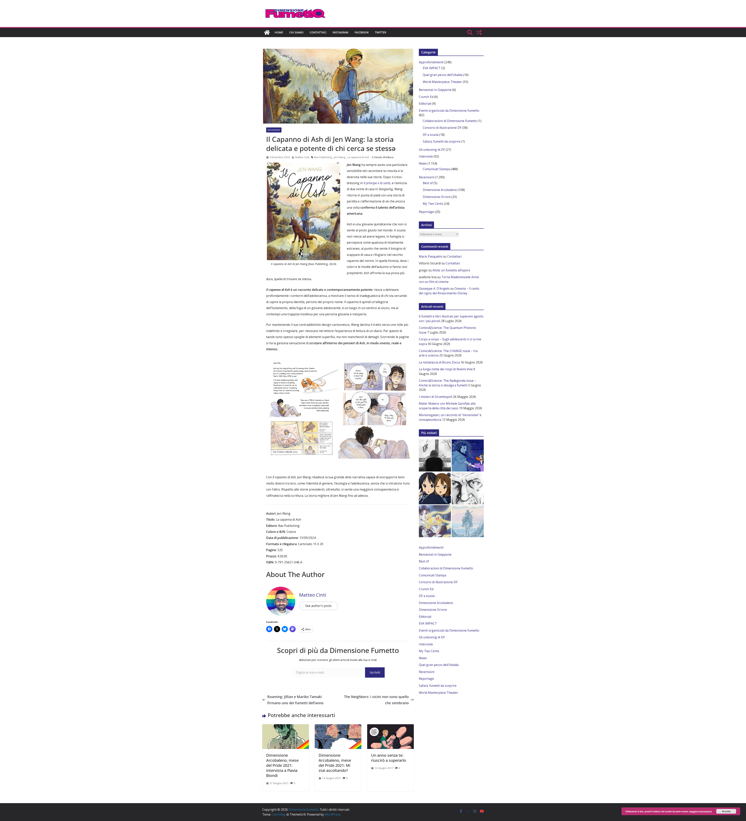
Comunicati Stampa (436, 169)
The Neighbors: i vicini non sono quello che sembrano (376, 699)
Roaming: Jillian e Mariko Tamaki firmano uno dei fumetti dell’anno (295, 699)
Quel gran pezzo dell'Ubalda (442, 75)
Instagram (340, 32)
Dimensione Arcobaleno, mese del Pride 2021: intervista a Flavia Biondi (282, 765)
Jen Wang (339, 157)
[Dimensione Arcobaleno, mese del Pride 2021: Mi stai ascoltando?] (338, 726)
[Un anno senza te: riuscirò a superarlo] (390, 726)
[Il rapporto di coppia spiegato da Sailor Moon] (435, 521)
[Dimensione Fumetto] (267, 32)
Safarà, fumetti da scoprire (441, 141)
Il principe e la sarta (377, 183)
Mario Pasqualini (430, 256)
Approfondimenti (431, 62)
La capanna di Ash (358, 157)
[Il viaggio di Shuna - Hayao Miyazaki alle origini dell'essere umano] (468, 521)
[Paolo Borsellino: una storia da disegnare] (468, 488)
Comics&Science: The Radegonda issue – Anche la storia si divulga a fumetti (447, 382)
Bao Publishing (323, 157)
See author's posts (318, 606)
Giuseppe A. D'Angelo (434, 288)
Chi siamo (296, 32)
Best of (428, 183)
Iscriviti (375, 672)
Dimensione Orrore (437, 197)
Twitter (380, 32)
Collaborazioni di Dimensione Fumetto (450, 121)
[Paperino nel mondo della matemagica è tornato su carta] (468, 455)
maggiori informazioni (700, 811)
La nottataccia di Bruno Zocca (439, 362)
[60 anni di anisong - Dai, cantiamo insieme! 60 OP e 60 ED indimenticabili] (435, 488)
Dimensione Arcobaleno (440, 190)
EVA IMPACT (432, 68)
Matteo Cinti (302, 157)
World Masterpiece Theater (442, 82)
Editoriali (425, 103)
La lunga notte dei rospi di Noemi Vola (445, 369)
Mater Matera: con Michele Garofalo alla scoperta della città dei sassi (447, 405)
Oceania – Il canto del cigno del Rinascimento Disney (449, 290)
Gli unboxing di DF (432, 149)
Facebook (362, 32)
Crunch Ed (426, 97)
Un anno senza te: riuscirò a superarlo (388, 758)
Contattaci (318, 32)
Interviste (426, 156)
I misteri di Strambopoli (435, 397)
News (423, 163)
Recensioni (274, 130)
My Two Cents (433, 203)
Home (279, 32)
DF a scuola (430, 134)
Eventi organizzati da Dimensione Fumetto (449, 110)
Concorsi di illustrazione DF (442, 128)
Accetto (726, 811)
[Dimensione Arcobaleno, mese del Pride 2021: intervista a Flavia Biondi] (285, 726)
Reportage (426, 212)
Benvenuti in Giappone (435, 90)
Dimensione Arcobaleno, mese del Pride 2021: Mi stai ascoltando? (335, 763)
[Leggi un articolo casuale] (479, 32)
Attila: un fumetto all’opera (451, 270)
